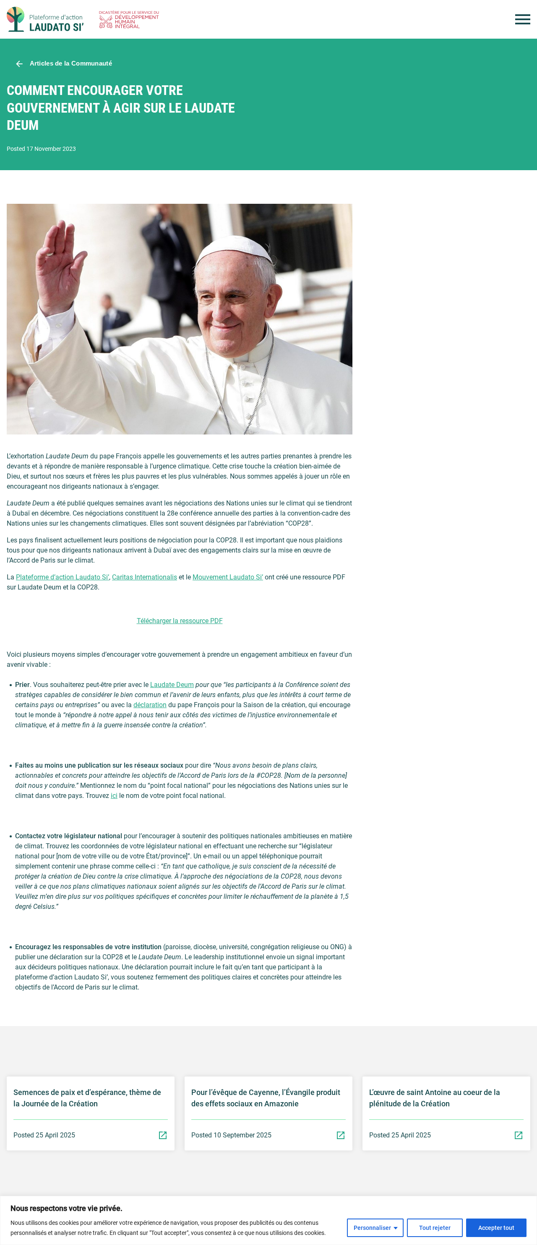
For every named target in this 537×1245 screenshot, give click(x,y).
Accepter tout (496, 1227)
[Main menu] (522, 19)
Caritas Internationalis (144, 577)
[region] (268, 1220)
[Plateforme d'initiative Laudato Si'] (45, 19)
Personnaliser (372, 1227)
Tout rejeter (435, 1227)
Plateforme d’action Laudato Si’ (62, 577)
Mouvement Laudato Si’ (228, 577)
